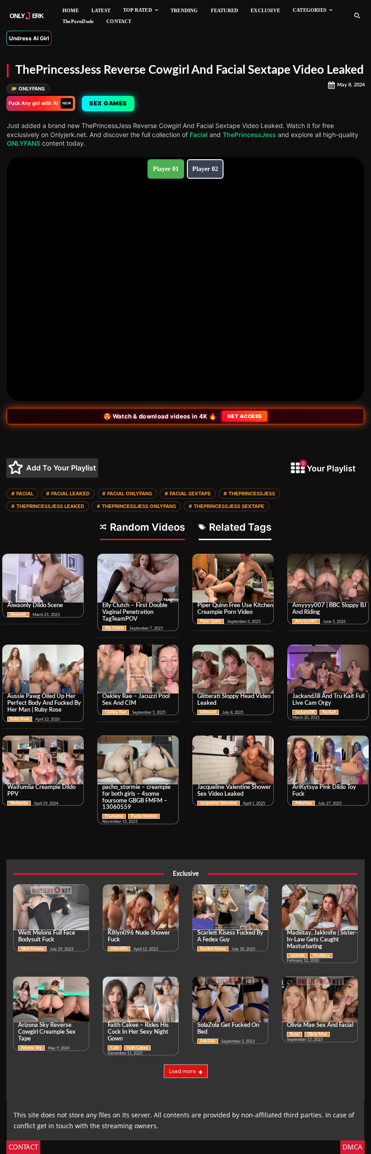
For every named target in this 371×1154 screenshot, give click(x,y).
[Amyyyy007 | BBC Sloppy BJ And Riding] (328, 578)
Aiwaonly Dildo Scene (35, 605)
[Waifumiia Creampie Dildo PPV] (43, 760)
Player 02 (205, 169)
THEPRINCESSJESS (249, 493)
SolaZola (207, 1041)
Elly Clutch (114, 628)
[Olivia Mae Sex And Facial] (320, 999)
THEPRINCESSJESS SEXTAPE (226, 506)
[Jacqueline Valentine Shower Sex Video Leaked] (233, 760)
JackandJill (304, 712)
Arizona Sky (31, 1048)
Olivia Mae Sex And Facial (320, 1025)
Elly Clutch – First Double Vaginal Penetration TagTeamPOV (134, 612)
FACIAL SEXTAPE (188, 493)
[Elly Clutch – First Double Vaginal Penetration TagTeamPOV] (138, 578)
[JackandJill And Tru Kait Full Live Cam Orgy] (328, 669)
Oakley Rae (115, 712)
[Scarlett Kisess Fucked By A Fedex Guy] (230, 907)
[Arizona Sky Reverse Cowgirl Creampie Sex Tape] (51, 999)
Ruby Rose (19, 719)
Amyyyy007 (306, 621)
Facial (199, 134)
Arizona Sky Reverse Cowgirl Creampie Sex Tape (47, 1032)
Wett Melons (32, 949)
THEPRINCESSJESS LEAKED (47, 506)
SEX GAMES (108, 103)
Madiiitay (321, 956)
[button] (357, 15)
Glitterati (208, 712)
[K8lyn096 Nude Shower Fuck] (141, 907)
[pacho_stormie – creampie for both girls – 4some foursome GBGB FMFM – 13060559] (138, 760)
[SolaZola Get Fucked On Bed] (230, 999)
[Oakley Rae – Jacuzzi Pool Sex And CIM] (138, 669)
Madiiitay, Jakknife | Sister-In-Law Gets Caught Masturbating (322, 940)
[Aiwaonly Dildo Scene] (43, 578)
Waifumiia (19, 803)
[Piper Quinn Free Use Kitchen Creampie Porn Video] (233, 578)
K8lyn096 (119, 949)
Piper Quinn (210, 621)
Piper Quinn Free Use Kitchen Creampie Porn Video (235, 609)
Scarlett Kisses (213, 949)
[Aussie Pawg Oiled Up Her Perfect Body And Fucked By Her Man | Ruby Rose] (43, 669)
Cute (114, 1048)
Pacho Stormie (144, 816)
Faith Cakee (137, 1048)
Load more (182, 1071)
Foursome (114, 816)
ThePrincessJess (249, 134)
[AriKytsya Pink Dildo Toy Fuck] (328, 760)
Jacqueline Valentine (218, 803)
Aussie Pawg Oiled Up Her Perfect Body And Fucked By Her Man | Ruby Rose (44, 703)
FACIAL (22, 493)
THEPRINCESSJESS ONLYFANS (136, 506)
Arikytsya (303, 803)
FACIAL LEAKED (68, 493)
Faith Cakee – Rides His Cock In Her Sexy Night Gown (138, 1032)
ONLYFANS (28, 88)
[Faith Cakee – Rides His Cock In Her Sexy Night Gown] (141, 999)
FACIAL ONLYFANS (127, 493)
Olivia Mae (317, 1034)
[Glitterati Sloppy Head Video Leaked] (233, 669)
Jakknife (297, 956)
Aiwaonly (18, 615)
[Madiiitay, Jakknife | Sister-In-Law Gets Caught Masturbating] (320, 907)
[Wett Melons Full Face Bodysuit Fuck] (51, 907)
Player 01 (166, 169)
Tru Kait (329, 712)
